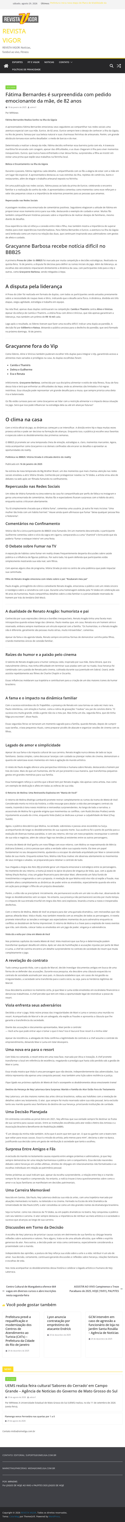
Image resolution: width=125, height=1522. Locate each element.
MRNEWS (12, 1481)
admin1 (33, 107)
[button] (71, 62)
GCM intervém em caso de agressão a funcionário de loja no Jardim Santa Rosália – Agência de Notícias (104, 1325)
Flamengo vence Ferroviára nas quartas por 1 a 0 (30, 1416)
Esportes (17, 62)
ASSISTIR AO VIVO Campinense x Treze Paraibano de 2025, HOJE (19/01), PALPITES (94, 1289)
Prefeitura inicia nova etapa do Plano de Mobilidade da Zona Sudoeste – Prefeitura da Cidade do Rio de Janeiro (78, 5)
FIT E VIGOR (33, 62)
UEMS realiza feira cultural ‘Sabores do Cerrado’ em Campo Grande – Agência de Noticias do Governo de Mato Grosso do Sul (61, 1388)
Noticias (49, 62)
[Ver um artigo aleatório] (119, 66)
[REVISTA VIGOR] (6, 66)
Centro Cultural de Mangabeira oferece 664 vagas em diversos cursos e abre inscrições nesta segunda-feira (31, 1291)
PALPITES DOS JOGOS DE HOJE (49, 1485)
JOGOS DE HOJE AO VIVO (19, 1485)
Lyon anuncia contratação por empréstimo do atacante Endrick (59, 1323)
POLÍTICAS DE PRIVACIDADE (26, 69)
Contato (64, 62)
